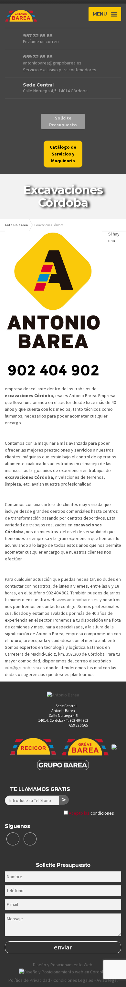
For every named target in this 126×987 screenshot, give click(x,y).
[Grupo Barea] (63, 764)
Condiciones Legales (73, 980)
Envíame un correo (41, 41)
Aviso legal (107, 980)
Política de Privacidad (29, 980)
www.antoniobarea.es (78, 600)
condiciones (102, 813)
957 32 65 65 (37, 36)
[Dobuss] (63, 971)
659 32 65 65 (37, 57)
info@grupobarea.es (25, 668)
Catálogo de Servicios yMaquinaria (63, 154)
